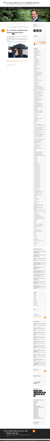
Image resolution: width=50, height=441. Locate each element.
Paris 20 (35, 200)
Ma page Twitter (36, 414)
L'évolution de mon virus (37, 141)
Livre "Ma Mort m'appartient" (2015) (39, 127)
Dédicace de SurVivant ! (37, 93)
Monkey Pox (36, 193)
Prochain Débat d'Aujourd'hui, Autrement (39, 218)
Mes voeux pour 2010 (37, 170)
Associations (36, 62)
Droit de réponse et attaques (38, 99)
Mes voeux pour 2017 (37, 178)
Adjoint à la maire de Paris (37, 55)
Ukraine (35, 238)
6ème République (36, 54)
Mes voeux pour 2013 (37, 173)
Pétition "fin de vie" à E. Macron (38, 204)
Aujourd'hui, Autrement (37, 63)
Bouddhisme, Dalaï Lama (37, 68)
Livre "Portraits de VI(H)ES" (37, 128)
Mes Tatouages (36, 164)
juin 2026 (35, 296)
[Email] (40, 31)
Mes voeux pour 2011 (37, 171)
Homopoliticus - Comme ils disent (38, 110)
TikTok (35, 234)
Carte (35, 309)
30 (34, 44)
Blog (35, 67)
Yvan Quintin (35, 267)
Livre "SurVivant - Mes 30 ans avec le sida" (39, 129)
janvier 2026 (35, 301)
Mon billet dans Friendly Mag (38, 192)
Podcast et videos (36, 213)
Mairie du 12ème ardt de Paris (38, 148)
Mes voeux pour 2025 (37, 186)
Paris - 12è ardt (36, 198)
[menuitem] (5, 8)
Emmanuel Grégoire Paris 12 (38, 105)
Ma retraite (35, 143)
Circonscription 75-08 (37, 74)
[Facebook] (35, 31)
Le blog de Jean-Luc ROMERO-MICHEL (23, 3)
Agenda (35, 56)
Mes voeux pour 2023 (37, 184)
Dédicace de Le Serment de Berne (38, 88)
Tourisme (35, 235)
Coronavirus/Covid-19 (37, 82)
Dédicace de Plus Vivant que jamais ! (39, 92)
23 (34, 43)
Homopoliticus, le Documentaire (38, 111)
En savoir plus (34, 440)
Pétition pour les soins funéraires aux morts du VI (39, 209)
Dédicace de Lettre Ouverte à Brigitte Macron (39, 90)
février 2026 (35, 300)
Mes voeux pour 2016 (37, 177)
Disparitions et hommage (37, 98)
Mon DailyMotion (36, 409)
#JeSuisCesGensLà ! (21, 60)
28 (43, 43)
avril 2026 (35, 298)
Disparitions (36, 97)
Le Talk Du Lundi (36, 119)
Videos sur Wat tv (36, 413)
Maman (35, 149)
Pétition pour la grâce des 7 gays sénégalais (38, 208)
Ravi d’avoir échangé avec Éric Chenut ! (21, 26)
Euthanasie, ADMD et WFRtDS (38, 106)
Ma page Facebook (36, 411)
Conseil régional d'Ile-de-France (38, 80)
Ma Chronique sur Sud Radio (38, 142)
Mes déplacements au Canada (38, 154)
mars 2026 (35, 299)
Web (35, 245)
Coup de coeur (36, 83)
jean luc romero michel (37, 394)
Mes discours (36, 157)
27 (41, 43)
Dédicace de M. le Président (38, 91)
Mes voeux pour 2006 (37, 165)
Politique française (36, 214)
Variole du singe (36, 239)
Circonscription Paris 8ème (37, 75)
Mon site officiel (36, 402)
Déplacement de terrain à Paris (38, 96)
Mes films (35, 158)
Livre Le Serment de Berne (37, 133)
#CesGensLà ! (17, 60)
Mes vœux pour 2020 (37, 190)
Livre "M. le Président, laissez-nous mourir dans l (39, 126)
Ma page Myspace (36, 410)
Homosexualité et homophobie (38, 112)
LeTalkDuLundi (36, 120)
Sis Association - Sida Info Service (38, 225)
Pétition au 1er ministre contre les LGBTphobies (38, 206)
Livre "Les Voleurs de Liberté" (38, 124)
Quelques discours (36, 408)
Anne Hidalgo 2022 (36, 60)
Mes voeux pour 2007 (37, 166)
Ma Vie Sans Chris (36, 147)
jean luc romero (36, 392)
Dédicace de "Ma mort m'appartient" (39, 87)
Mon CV (35, 403)
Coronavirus (36, 81)
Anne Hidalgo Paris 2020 (37, 61)
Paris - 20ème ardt (36, 199)
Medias (35, 150)
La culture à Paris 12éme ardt (38, 118)
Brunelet (35, 258)
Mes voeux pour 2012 (37, 172)
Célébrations (36, 69)
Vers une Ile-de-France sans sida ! (38, 240)
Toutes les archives (36, 305)
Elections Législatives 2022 (38, 103)
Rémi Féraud (36, 219)
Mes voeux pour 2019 (37, 180)
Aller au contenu (2, 0)
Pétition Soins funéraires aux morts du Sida (39, 211)
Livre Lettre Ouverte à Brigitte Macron (39, 134)
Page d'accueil (14, 26)
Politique (40, 392)
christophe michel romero (11, 61)
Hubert (35, 113)
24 (36, 43)
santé (41, 394)
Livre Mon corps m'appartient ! (38, 135)
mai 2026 (35, 297)
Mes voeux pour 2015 (37, 176)
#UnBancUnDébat (36, 53)
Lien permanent (10, 60)
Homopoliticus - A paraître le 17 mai (38, 418)
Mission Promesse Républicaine (38, 191)
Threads (35, 232)
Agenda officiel (35, 401)
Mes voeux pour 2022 (37, 183)
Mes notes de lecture (37, 163)
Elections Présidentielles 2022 (38, 104)
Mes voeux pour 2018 (37, 179)
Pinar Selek (35, 212)
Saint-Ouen (35, 220)
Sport (35, 228)
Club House (35, 76)
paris (43, 394)
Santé (35, 221)
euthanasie (40, 390)
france (45, 392)
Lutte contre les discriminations (38, 140)
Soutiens (35, 227)
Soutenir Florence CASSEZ (37, 226)
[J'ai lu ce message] (49, 440)
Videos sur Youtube (36, 412)
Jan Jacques (35, 251)
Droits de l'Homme (36, 100)
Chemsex (35, 70)
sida (42, 392)
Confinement (36, 77)
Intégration (35, 117)
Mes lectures (36, 159)
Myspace (35, 197)
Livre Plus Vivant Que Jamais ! (38, 136)
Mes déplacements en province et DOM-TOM (39, 156)
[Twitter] (37, 31)
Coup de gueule (36, 84)
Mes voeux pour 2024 (37, 185)
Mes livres (35, 404)
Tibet (35, 233)
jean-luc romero (36, 390)
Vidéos (35, 241)
